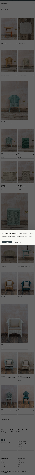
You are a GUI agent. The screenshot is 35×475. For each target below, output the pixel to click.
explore (18, 429)
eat (14, 429)
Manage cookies (18, 242)
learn (24, 429)
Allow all (7, 242)
